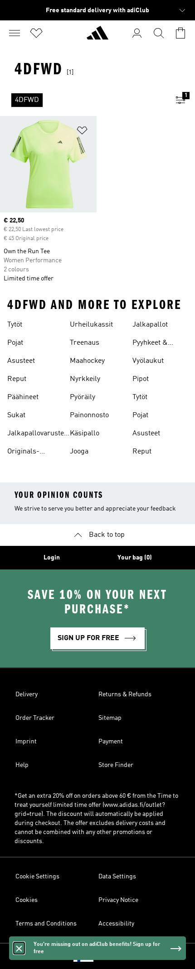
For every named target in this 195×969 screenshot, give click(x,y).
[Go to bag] (180, 33)
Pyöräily (82, 397)
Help (22, 765)
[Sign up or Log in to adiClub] (137, 33)
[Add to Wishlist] (82, 132)
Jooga (79, 451)
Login (52, 557)
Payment (110, 741)
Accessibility (116, 924)
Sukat (16, 415)
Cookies (26, 900)
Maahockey (87, 361)
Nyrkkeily (85, 379)
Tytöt (14, 324)
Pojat (15, 343)
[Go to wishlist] (36, 33)
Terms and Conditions (46, 924)
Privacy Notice (118, 900)
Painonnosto (89, 415)
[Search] (159, 33)
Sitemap (110, 718)
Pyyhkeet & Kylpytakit (150, 343)
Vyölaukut (148, 361)
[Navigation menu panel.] (14, 33)
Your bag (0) (134, 557)
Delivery (26, 694)
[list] (83, 100)
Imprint (26, 741)
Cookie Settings (37, 876)
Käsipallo (84, 433)
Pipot (140, 379)
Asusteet (21, 361)
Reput (16, 379)
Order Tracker (34, 718)
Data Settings (117, 876)
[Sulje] (19, 948)
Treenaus (84, 343)
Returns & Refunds (124, 694)
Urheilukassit (91, 324)
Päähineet (23, 397)
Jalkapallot (150, 324)
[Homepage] (97, 37)
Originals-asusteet (23, 452)
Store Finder (115, 765)
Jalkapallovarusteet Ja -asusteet (38, 434)
